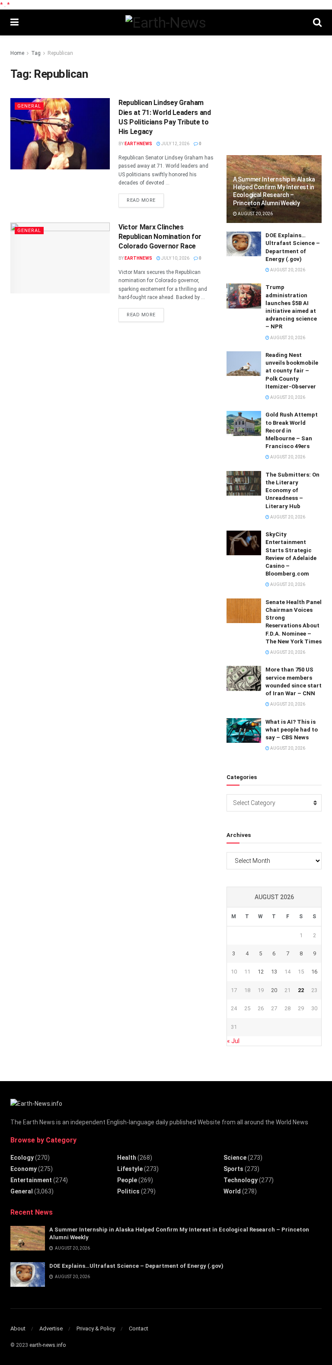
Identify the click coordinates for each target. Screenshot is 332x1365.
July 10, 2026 (174, 258)
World (232, 1191)
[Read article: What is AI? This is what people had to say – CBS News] (244, 730)
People (127, 1180)
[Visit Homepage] (165, 22)
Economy (23, 1168)
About (18, 1328)
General (29, 106)
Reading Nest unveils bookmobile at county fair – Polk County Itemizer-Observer (291, 371)
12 (261, 971)
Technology (240, 1180)
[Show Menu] (14, 22)
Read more (145, 200)
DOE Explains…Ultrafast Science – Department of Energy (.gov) (136, 1266)
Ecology (22, 1157)
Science (234, 1157)
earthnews (138, 143)
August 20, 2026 (255, 213)
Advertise (51, 1328)
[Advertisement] (279, 91)
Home (17, 53)
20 (274, 990)
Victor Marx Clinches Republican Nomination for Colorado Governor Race (159, 237)
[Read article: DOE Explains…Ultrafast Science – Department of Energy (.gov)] (244, 244)
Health (126, 1157)
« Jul (233, 1040)
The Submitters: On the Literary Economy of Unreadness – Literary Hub (292, 490)
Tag (36, 53)
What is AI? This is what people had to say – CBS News (291, 730)
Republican (60, 53)
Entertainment (31, 1180)
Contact (138, 1328)
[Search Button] (317, 22)
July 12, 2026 (174, 143)
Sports (233, 1168)
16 (314, 971)
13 (274, 971)
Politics (128, 1191)
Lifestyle (130, 1168)
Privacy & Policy (96, 1328)
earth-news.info (47, 1345)
